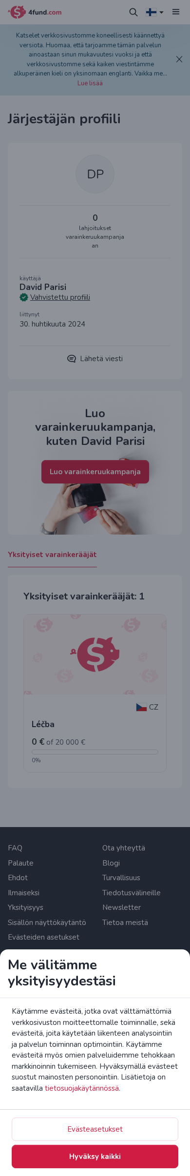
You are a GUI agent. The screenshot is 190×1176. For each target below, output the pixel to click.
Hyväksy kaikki (95, 1156)
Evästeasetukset (95, 1129)
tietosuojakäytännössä (82, 1088)
